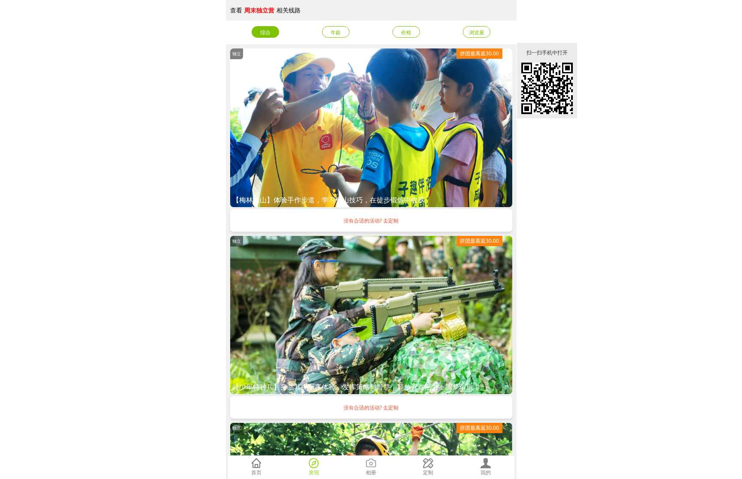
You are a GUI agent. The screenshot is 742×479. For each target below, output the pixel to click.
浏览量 (476, 32)
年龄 (336, 32)
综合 (265, 32)
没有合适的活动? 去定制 (371, 220)
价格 (406, 32)
